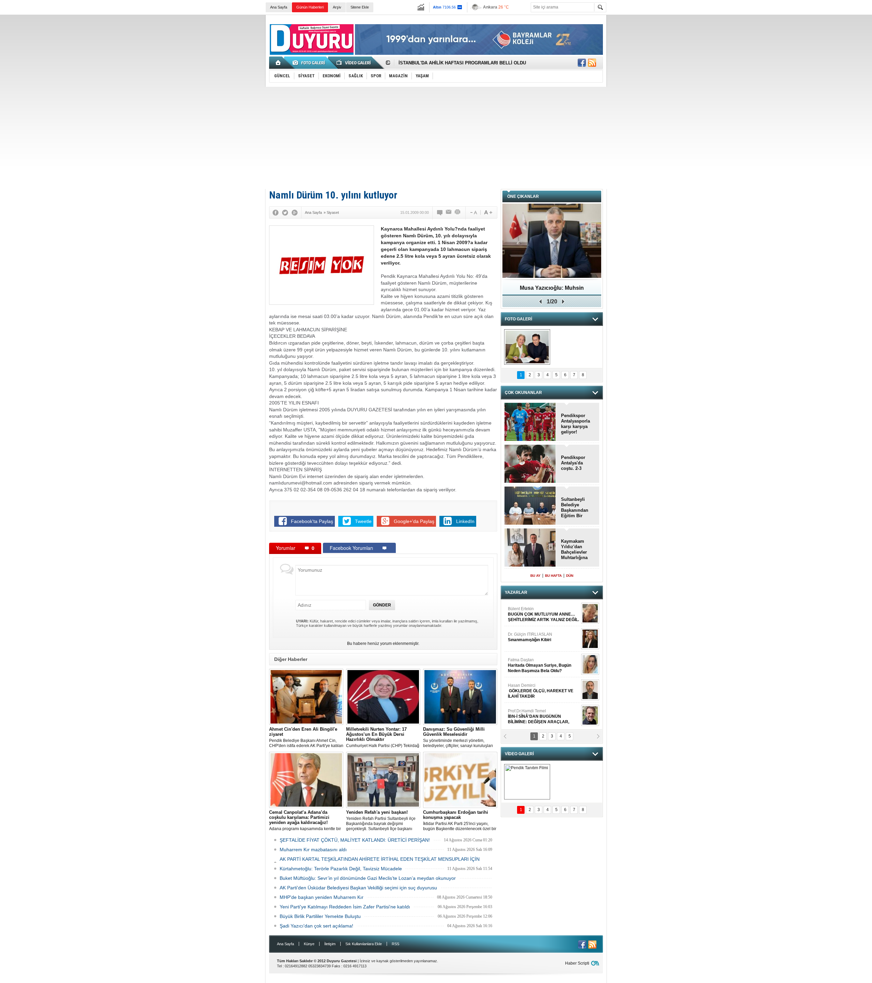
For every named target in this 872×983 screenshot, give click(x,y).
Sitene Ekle (360, 7)
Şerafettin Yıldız (536, 691)
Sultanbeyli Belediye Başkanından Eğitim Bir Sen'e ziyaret (574, 508)
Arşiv (337, 7)
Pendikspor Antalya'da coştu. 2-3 (573, 463)
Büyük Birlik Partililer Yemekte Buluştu (320, 916)
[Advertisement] (436, 138)
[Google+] (295, 212)
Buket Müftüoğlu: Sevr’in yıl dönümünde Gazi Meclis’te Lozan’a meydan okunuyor (368, 878)
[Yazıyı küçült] (473, 212)
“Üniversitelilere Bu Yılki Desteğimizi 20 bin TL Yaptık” (457, 62)
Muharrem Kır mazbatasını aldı (313, 849)
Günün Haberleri (310, 7)
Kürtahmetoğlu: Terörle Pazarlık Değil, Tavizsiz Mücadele (341, 868)
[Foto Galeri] (310, 63)
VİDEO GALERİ (519, 753)
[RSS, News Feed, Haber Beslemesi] (592, 63)
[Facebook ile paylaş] (582, 63)
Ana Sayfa (278, 7)
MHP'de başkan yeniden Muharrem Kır (321, 897)
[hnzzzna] (527, 347)
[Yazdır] (458, 212)
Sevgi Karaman (522, 662)
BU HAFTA (553, 575)
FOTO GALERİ (518, 319)
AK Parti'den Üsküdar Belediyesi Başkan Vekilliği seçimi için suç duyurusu (358, 887)
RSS (395, 944)
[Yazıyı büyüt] (488, 212)
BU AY (535, 575)
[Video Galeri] (354, 63)
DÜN (569, 575)
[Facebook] (275, 212)
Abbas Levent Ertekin (534, 716)
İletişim (330, 944)
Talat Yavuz (536, 637)
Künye (309, 944)
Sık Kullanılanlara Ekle (363, 944)
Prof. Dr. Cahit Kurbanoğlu (532, 611)
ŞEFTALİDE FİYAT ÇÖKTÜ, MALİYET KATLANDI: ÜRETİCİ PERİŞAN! (355, 840)
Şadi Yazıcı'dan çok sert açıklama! (316, 926)
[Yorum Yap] (440, 212)
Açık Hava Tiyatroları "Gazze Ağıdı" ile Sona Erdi (552, 290)
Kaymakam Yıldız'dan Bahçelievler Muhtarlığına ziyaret (574, 549)
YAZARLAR (516, 592)
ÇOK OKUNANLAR (523, 392)
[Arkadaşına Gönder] (449, 212)
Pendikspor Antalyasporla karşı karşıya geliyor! (575, 423)
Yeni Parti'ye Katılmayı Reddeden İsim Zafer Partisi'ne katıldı (345, 906)
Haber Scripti (577, 963)
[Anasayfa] (278, 63)
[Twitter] (285, 212)
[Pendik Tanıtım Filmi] (527, 781)
